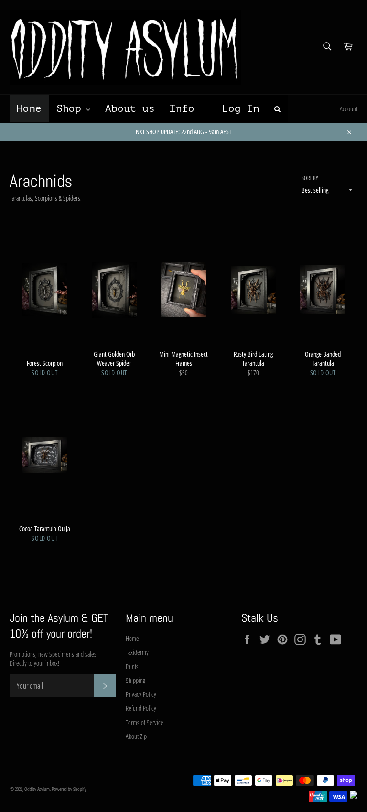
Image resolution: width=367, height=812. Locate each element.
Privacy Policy (141, 694)
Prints (132, 666)
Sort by (310, 178)
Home (132, 638)
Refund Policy (141, 708)
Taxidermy (137, 652)
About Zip (136, 736)
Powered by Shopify (69, 788)
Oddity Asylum (37, 788)
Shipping (135, 680)
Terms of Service (144, 722)
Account (348, 108)
